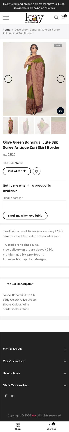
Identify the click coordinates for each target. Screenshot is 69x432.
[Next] (61, 79)
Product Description (19, 284)
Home (7, 29)
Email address (13, 198)
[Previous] (8, 79)
